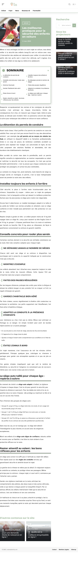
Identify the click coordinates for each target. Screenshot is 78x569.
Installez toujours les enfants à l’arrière (37, 76)
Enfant (26, 23)
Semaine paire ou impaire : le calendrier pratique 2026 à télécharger (66, 70)
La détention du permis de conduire (11, 76)
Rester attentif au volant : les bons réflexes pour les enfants (13, 99)
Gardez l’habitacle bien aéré (11, 88)
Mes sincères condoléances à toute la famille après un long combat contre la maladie (65, 40)
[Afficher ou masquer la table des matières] (36, 71)
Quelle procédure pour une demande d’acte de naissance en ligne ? (12, 533)
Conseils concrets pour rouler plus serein (13, 81)
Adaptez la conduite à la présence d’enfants (38, 89)
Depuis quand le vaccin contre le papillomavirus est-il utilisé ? (66, 56)
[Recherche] (69, 4)
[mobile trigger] (3, 4)
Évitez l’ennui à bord (9, 93)
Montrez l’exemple (8, 85)
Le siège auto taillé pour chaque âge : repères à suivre (38, 94)
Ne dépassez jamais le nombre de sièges (38, 81)
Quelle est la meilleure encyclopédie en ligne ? (38, 534)
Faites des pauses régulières (37, 85)
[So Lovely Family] (13, 4)
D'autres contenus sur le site (17, 517)
